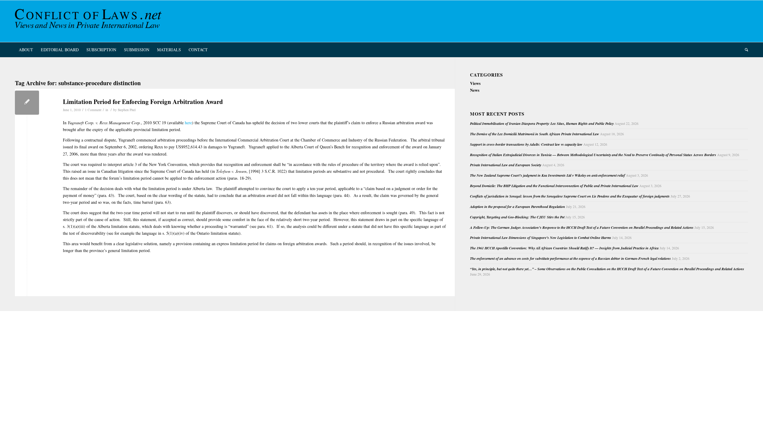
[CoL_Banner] (89, 21)
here (188, 122)
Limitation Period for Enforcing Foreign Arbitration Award (143, 101)
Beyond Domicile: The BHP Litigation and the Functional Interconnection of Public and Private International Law (554, 185)
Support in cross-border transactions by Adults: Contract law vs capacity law (526, 144)
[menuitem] (26, 49)
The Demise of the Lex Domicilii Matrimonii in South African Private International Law (534, 133)
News (474, 90)
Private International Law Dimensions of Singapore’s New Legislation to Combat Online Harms (540, 237)
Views (475, 83)
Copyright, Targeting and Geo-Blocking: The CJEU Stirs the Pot (517, 217)
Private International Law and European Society (505, 164)
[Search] (744, 49)
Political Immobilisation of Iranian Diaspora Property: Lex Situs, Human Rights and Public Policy (542, 123)
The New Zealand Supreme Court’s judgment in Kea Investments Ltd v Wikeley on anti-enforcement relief (547, 175)
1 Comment (93, 110)
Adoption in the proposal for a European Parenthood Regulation (517, 206)
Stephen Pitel (127, 110)
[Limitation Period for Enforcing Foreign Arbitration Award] (27, 103)
